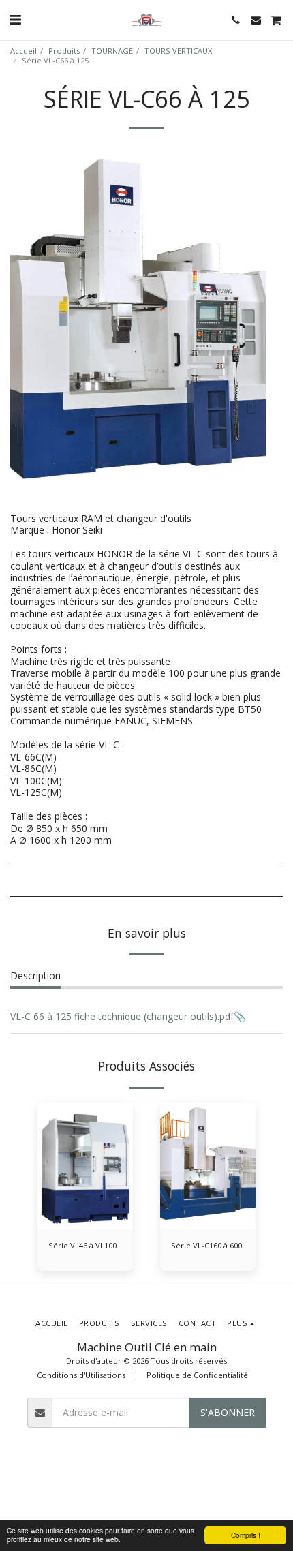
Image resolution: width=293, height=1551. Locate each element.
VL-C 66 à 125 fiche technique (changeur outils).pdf (122, 1016)
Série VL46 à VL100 (82, 1245)
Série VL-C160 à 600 (206, 1245)
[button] (15, 19)
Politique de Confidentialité (197, 1375)
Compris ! (245, 1535)
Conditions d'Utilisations (81, 1375)
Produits (64, 51)
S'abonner (227, 1412)
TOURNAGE (112, 51)
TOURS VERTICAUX (178, 51)
